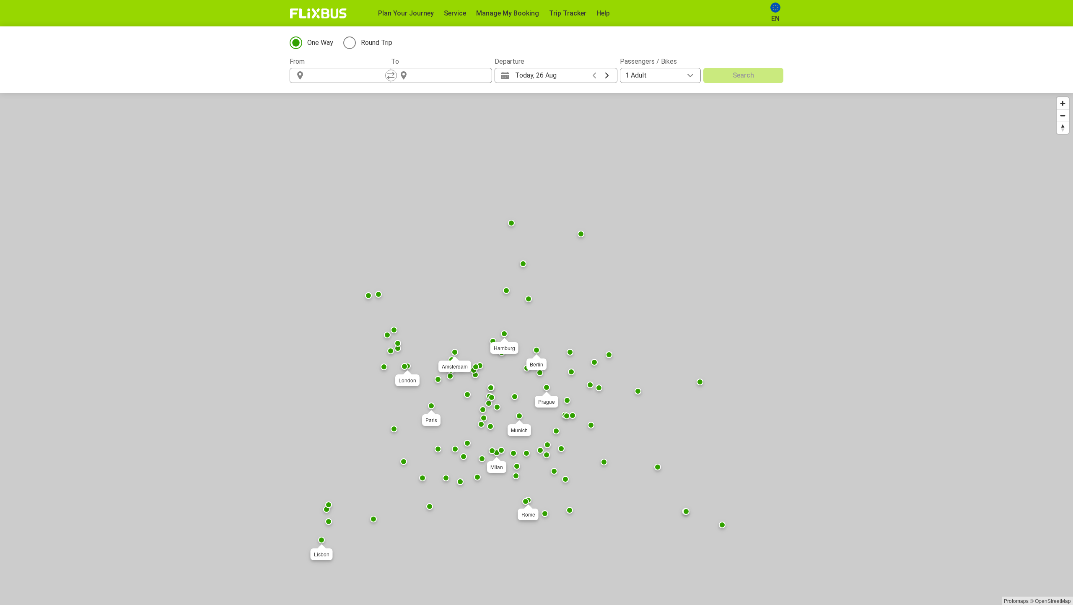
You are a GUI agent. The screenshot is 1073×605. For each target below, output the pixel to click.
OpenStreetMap (1053, 600)
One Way (320, 43)
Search (743, 75)
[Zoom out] (1063, 115)
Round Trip (376, 43)
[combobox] (348, 75)
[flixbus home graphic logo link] (318, 13)
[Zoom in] (1063, 103)
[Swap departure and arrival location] (391, 75)
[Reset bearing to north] (1063, 128)
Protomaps (1016, 600)
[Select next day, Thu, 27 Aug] (607, 75)
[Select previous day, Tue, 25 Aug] (594, 75)
